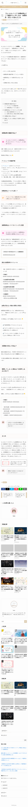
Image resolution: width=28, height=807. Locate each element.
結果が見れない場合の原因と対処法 (15, 113)
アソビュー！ (6, 165)
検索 (25, 740)
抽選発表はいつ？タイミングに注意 (13, 110)
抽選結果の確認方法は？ (10, 103)
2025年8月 (5, 785)
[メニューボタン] (25, 2)
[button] (3, 489)
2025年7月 (5, 788)
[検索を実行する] (25, 621)
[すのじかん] (14, 2)
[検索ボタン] (2, 2)
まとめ (6, 122)
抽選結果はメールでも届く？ (13, 107)
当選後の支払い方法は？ (10, 116)
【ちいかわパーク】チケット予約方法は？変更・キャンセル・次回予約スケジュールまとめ (18, 463)
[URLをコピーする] (25, 489)
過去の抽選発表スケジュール (13, 111)
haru (14, 516)
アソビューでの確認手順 (12, 105)
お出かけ (4, 19)
